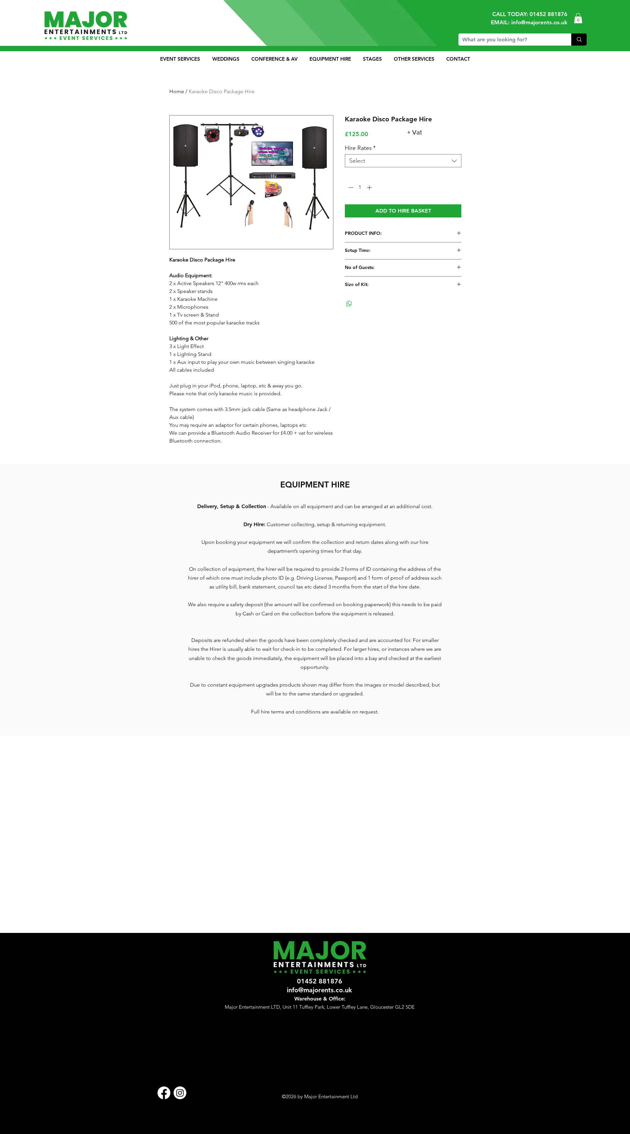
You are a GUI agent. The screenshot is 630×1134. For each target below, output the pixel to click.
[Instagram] (180, 1092)
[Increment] (370, 187)
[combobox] (403, 160)
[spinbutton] (360, 187)
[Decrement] (350, 187)
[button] (578, 18)
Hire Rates (360, 148)
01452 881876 (548, 14)
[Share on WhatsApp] (349, 304)
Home (176, 91)
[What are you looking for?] (579, 39)
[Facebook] (164, 1092)
